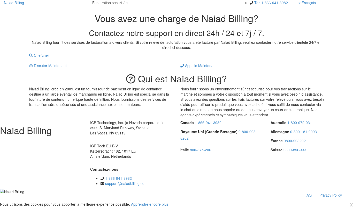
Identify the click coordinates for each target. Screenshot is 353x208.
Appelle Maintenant (200, 65)
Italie (184, 149)
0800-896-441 (295, 149)
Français (315, 2)
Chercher (41, 55)
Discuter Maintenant (50, 65)
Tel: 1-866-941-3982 (271, 2)
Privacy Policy (330, 195)
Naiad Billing (14, 2)
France (277, 140)
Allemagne (280, 131)
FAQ (308, 195)
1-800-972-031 (299, 122)
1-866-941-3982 (118, 178)
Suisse (276, 149)
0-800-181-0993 (303, 131)
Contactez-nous (104, 169)
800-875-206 (200, 149)
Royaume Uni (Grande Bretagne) (208, 131)
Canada (187, 122)
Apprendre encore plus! (150, 204)
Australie (278, 122)
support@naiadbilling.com (126, 183)
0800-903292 (295, 140)
